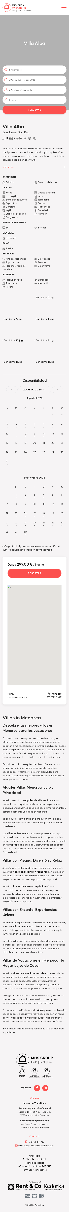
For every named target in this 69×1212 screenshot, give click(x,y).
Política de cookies (34, 1162)
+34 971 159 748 (36, 1141)
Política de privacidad (34, 1159)
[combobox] (34, 80)
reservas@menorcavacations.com (36, 1145)
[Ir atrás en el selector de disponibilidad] (12, 389)
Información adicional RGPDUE (34, 1166)
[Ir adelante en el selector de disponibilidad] (57, 389)
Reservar (34, 573)
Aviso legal (34, 1155)
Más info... (8, 167)
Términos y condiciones (34, 1169)
